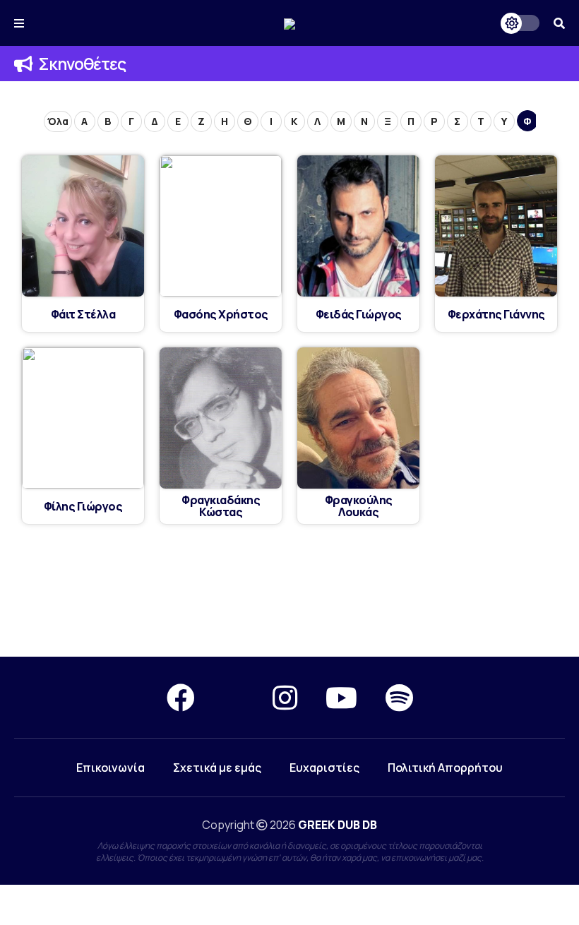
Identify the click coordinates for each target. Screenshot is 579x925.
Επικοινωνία (110, 767)
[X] (233, 697)
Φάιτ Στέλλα (83, 315)
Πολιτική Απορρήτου (445, 767)
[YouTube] (341, 697)
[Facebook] (181, 697)
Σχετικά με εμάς (217, 767)
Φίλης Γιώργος (83, 507)
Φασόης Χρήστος (221, 315)
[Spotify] (399, 697)
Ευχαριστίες (324, 767)
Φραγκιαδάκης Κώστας (220, 506)
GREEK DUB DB (337, 824)
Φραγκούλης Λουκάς (359, 506)
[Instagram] (285, 697)
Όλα (57, 121)
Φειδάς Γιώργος (359, 315)
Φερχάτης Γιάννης (496, 315)
